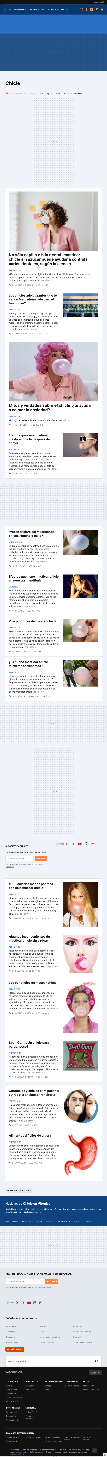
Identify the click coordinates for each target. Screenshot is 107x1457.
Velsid (18, 1125)
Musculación (16, 542)
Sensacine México (52, 1437)
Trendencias (11, 1412)
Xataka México (12, 1437)
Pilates (39, 1221)
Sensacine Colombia (53, 1441)
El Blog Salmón (31, 1412)
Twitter (67, 843)
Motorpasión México (88, 1438)
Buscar (96, 1361)
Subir (93, 1373)
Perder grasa (12, 1342)
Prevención (15, 270)
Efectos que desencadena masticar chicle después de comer (29, 439)
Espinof (48, 1390)
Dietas (42, 1331)
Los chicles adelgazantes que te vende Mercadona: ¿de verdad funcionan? (33, 299)
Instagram (81, 9)
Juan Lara (20, 651)
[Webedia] (100, 2)
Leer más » (45, 280)
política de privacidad (43, 1287)
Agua (49, 93)
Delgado (19, 473)
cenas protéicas (47, 1342)
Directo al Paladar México (71, 1438)
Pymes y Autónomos (30, 1417)
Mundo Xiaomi (12, 1401)
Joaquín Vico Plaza (25, 334)
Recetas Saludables (82, 1331)
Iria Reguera (21, 425)
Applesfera (11, 1393)
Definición (87, 1221)
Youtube (91, 9)
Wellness (14, 449)
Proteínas (77, 1326)
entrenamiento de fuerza (68, 1221)
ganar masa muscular (83, 1342)
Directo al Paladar (71, 1386)
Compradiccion (12, 1420)
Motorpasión (88, 1386)
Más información (17, 1454)
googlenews (102, 9)
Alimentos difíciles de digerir (30, 1135)
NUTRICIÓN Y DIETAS (58, 9)
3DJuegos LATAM (33, 1437)
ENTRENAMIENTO (17, 9)
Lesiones (13, 587)
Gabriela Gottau (24, 285)
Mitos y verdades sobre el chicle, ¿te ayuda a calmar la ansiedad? (50, 407)
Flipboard (97, 9)
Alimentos (14, 310)
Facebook (86, 9)
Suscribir (40, 858)
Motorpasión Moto (91, 1390)
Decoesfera (11, 1416)
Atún (58, 93)
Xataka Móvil (11, 1390)
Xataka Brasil (11, 1441)
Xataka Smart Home (14, 1397)
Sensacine (49, 1386)
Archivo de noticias (20, 1190)
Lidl (41, 93)
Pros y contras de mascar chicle (32, 621)
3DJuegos (29, 1386)
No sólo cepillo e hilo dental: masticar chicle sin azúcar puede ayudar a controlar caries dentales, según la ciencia (49, 259)
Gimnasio (32, 93)
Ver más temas (15, 1349)
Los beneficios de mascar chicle (33, 982)
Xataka (9, 1386)
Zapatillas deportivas (73, 93)
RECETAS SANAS (37, 9)
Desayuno (50, 1221)
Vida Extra (29, 1390)
